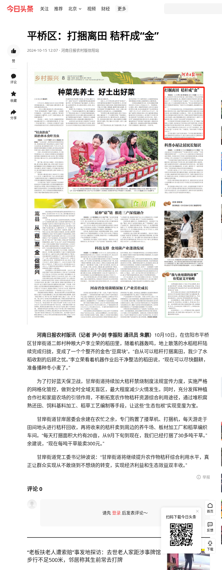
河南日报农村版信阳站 (80, 50)
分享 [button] (13, 118)
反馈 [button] (210, 530)
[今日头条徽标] (20, 8)
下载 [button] (209, 545)
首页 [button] (210, 511)
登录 (116, 513)
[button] (44, 8)
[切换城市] (80, 8)
